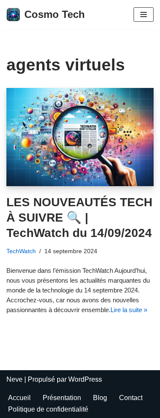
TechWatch (21, 251)
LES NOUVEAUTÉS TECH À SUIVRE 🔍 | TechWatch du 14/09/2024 (79, 218)
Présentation (62, 397)
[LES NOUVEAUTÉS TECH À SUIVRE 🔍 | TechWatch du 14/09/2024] (80, 137)
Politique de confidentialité (48, 409)
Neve (14, 379)
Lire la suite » (129, 309)
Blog (100, 397)
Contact (131, 397)
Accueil (19, 397)
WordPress (85, 379)
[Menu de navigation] (144, 14)
